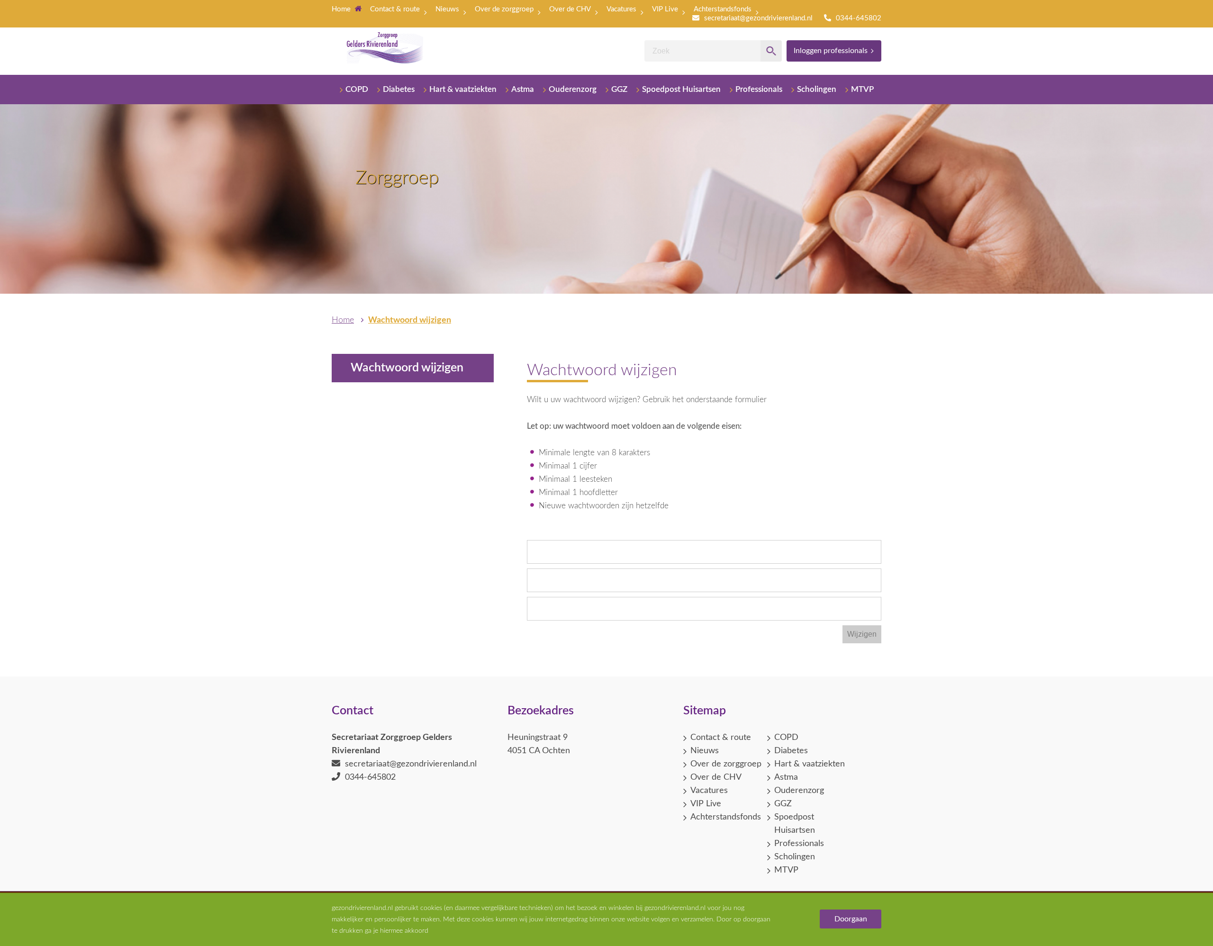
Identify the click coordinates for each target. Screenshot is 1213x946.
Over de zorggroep (504, 9)
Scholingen (816, 89)
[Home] (385, 51)
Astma (522, 89)
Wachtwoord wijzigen (409, 320)
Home (342, 9)
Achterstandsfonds (722, 9)
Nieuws (447, 9)
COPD (356, 89)
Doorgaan (850, 919)
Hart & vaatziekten (463, 89)
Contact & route (395, 9)
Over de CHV (570, 9)
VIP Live (665, 9)
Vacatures (621, 9)
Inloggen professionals (831, 50)
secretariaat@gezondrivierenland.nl (758, 18)
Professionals (758, 89)
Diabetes (399, 89)
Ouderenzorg (573, 89)
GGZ (619, 89)
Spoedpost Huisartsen (681, 89)
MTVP (862, 89)
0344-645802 (858, 18)
